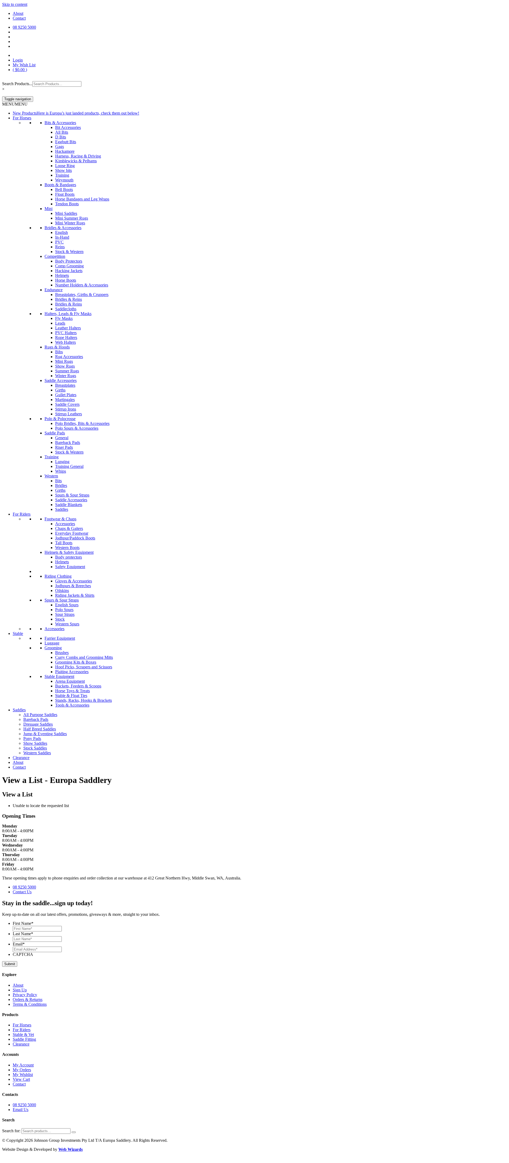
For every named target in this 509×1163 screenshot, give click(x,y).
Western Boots (67, 547)
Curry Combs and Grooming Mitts (84, 657)
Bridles (61, 485)
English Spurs (66, 605)
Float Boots (64, 194)
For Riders (21, 514)
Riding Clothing (58, 576)
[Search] (74, 1132)
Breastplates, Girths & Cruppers (81, 294)
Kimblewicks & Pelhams (76, 161)
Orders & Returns (27, 999)
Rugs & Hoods (57, 347)
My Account (23, 1065)
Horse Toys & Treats (72, 691)
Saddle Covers (67, 404)
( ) (20, 69)
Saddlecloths (65, 309)
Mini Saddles (66, 213)
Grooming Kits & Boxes (75, 662)
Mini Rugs (64, 361)
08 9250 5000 (24, 887)
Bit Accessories (68, 127)
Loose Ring (65, 165)
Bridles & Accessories (63, 227)
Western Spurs (67, 624)
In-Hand (62, 237)
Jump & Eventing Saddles (45, 733)
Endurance (54, 290)
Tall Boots (63, 543)
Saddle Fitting (24, 1039)
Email (19, 944)
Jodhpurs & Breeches (73, 585)
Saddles (61, 509)
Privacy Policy (25, 994)
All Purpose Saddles (40, 714)
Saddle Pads (55, 433)
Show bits (63, 170)
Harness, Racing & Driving (78, 156)
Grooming (53, 648)
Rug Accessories (69, 356)
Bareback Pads (67, 442)
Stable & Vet (23, 1034)
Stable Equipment (59, 676)
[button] (15, 104)
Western (51, 476)
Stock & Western (69, 251)
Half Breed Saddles (39, 729)
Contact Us (22, 892)
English (61, 232)
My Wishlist (23, 1074)
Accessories (65, 523)
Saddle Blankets (68, 504)
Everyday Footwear (71, 533)
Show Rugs (65, 366)
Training (62, 175)
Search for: (11, 1131)
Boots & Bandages (60, 184)
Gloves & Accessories (73, 581)
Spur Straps (64, 614)
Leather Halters (68, 328)
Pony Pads (32, 738)
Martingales (65, 399)
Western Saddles (37, 753)
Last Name (23, 933)
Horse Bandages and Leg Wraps (82, 199)
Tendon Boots (67, 204)
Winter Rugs (65, 375)
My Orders (22, 1070)
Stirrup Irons (65, 409)
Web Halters (65, 342)
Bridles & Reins (68, 299)
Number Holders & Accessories (81, 285)
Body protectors (68, 557)
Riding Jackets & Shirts (74, 595)
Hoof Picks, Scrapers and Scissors (83, 667)
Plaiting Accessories (72, 671)
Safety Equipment (70, 566)
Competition (55, 256)
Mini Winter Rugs (70, 223)
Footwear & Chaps (60, 519)
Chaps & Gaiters (69, 528)
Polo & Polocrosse (60, 418)
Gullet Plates (65, 395)
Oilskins (62, 590)
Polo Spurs (64, 609)
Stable (18, 633)
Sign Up (20, 990)
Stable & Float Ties (71, 695)
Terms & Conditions (30, 1004)
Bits (58, 480)
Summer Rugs (67, 371)
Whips (60, 471)
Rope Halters (66, 337)
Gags (59, 146)
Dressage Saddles (38, 724)
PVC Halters (66, 332)
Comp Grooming (69, 266)
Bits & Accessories (60, 122)
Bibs (59, 352)
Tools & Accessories (72, 705)
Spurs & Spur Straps (72, 495)
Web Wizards (70, 1149)
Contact (19, 18)
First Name (23, 923)
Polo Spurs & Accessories (76, 428)
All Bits (61, 132)
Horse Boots (65, 280)
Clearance (21, 757)
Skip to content (14, 4)
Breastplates (65, 385)
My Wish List (24, 65)
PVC (59, 242)
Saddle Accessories (61, 380)
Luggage (52, 643)
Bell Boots (64, 189)
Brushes (62, 652)
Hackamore (64, 151)
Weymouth (64, 180)
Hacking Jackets (68, 270)
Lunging (62, 461)
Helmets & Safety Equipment (69, 552)
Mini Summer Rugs (71, 218)
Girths (60, 390)
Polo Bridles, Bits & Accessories (82, 423)
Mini (48, 208)
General (61, 437)
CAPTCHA (23, 954)
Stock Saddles (35, 748)
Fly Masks (64, 318)
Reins (60, 247)
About (18, 13)
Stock (60, 619)
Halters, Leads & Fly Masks (68, 313)
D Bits (60, 137)
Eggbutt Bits (65, 142)
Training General (69, 466)
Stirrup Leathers (68, 414)
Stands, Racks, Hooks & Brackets (83, 700)
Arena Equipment (70, 681)
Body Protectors (68, 261)
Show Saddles (35, 743)
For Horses (22, 118)
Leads (60, 323)
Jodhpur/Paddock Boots (75, 538)
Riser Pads (64, 447)
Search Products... (17, 83)
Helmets (62, 275)
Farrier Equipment (60, 638)
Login (18, 60)
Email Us (20, 1109)
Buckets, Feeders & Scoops (78, 686)
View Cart (21, 1079)
